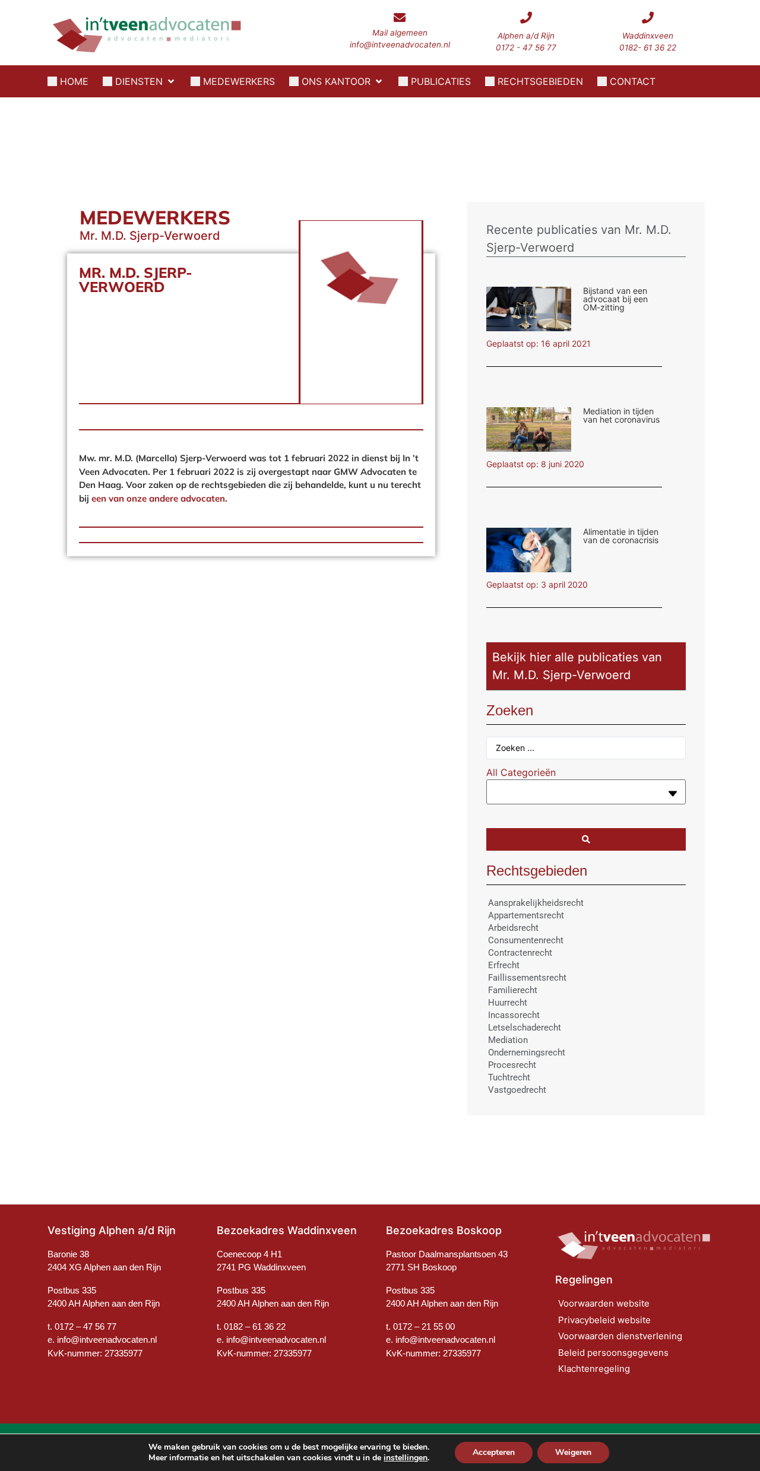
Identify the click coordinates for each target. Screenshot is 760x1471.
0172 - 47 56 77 (526, 47)
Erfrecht (504, 965)
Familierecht (512, 990)
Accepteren (494, 1452)
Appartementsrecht (526, 915)
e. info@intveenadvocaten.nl (271, 1339)
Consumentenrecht (525, 940)
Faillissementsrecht (527, 977)
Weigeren (573, 1452)
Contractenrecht (520, 952)
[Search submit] (586, 839)
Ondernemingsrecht (526, 1052)
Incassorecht (514, 1015)
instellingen (406, 1458)
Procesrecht (512, 1065)
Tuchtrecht (509, 1077)
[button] (139, 81)
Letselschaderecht (524, 1027)
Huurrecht (507, 1002)
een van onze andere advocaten (158, 498)
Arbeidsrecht (513, 927)
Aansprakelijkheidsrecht (536, 903)
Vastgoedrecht (517, 1090)
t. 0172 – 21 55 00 (420, 1326)
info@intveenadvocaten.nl (400, 44)
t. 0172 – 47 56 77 (82, 1326)
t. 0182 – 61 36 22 (251, 1326)
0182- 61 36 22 (647, 47)
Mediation (508, 1040)
